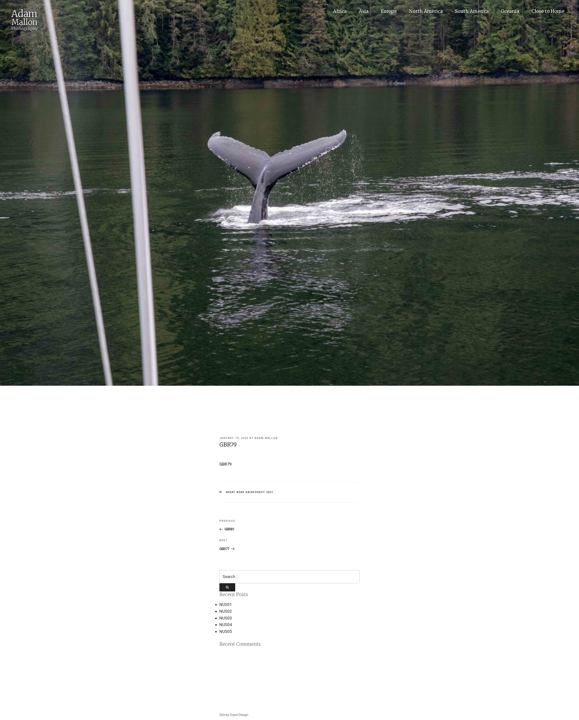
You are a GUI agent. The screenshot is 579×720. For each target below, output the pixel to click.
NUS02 (225, 611)
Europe (389, 11)
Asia (364, 11)
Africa (340, 11)
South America (472, 11)
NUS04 (225, 624)
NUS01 (225, 604)
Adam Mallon (266, 438)
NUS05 (225, 631)
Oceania (510, 11)
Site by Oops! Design (233, 715)
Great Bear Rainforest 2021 (250, 492)
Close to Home (548, 11)
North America (426, 11)
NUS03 (225, 618)
